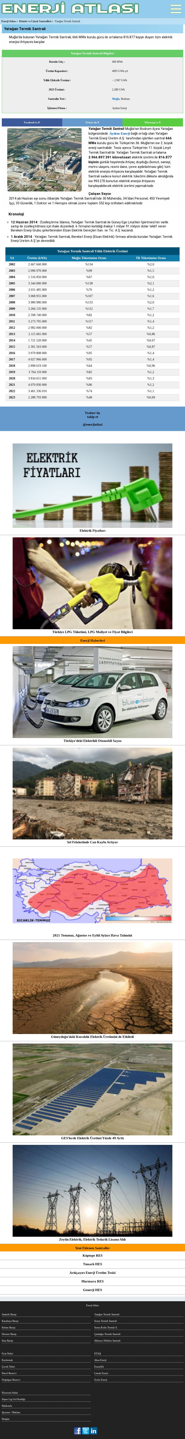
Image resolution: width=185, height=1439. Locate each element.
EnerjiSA (99, 1366)
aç (176, 9)
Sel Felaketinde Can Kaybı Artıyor (92, 842)
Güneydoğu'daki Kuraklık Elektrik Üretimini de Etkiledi (92, 1037)
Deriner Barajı (9, 1334)
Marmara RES (92, 1281)
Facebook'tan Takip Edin (78, 1430)
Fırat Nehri (7, 1353)
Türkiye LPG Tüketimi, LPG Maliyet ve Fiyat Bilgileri (92, 632)
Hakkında (7, 1405)
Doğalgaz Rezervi (11, 1379)
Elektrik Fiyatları (92, 530)
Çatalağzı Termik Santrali (107, 1334)
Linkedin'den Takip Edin (94, 1430)
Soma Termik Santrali (105, 1321)
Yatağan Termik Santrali (106, 1314)
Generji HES (92, 1290)
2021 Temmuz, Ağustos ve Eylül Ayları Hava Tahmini (92, 935)
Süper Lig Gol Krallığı (13, 1399)
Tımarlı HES (92, 1264)
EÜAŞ (97, 1353)
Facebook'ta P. (32, 122)
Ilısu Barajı (7, 1340)
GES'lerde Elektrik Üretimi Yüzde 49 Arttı (92, 1138)
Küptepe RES (92, 1255)
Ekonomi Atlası (10, 1392)
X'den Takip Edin (86, 1430)
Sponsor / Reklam (11, 1412)
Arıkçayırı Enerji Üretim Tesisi (92, 1273)
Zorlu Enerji (100, 1379)
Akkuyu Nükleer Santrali (107, 1340)
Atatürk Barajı (9, 1314)
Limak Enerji (101, 1373)
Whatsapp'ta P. (152, 122)
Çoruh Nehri (8, 1366)
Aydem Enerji (119, 133)
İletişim (5, 1419)
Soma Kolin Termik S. (106, 1327)
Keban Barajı (8, 1327)
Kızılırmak (7, 1360)
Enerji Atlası (92, 1305)
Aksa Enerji (100, 1360)
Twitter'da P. (92, 122)
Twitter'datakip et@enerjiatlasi (92, 418)
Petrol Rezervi (9, 1373)
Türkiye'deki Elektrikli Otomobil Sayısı (92, 741)
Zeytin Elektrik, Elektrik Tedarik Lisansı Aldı (92, 1239)
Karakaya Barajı (10, 1321)
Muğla (116, 98)
